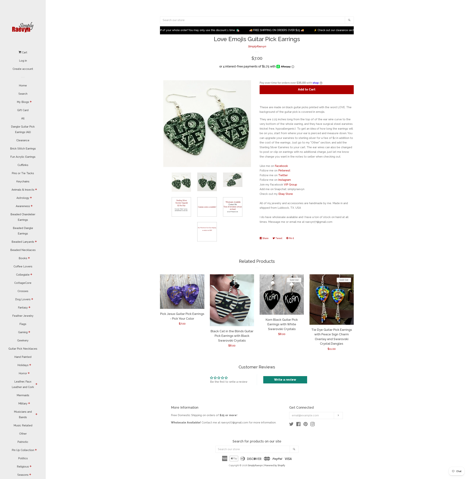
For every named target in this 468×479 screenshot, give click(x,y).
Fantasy (23, 307)
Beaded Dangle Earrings (23, 230)
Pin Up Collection (23, 450)
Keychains (22, 181)
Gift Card (23, 110)
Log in (23, 60)
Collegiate (23, 274)
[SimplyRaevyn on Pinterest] (305, 425)
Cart (24, 52)
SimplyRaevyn (257, 46)
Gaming (23, 332)
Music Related (23, 425)
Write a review (285, 379)
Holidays (23, 365)
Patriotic (22, 442)
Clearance (22, 140)
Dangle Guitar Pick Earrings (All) (23, 129)
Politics (23, 458)
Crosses (23, 291)
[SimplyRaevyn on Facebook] (298, 425)
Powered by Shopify (274, 465)
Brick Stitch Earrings (23, 148)
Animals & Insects (23, 189)
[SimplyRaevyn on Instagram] (312, 425)
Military (22, 403)
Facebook (281, 166)
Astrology (22, 198)
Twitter (283, 175)
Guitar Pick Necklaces (22, 348)
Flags (22, 324)
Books (23, 258)
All (22, 118)
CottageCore (22, 283)
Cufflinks (23, 165)
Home (23, 85)
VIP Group (290, 184)
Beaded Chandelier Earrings (22, 217)
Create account (23, 69)
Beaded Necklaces (23, 250)
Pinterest (284, 170)
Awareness (23, 206)
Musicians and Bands (23, 414)
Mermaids (23, 395)
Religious (23, 466)
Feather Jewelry (22, 315)
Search (22, 93)
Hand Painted (22, 357)
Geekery (23, 340)
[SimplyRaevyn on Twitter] (291, 425)
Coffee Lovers (23, 266)
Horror (23, 373)
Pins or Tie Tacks (23, 173)
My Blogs (23, 102)
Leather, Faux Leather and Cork (23, 384)
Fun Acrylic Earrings (22, 156)
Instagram (284, 179)
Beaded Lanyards (23, 241)
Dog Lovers (23, 299)
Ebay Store (285, 194)
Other (23, 433)
